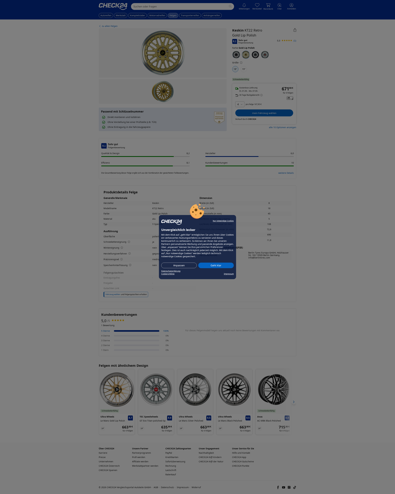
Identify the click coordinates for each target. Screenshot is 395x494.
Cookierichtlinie (168, 274)
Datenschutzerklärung (170, 271)
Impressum (229, 274)
